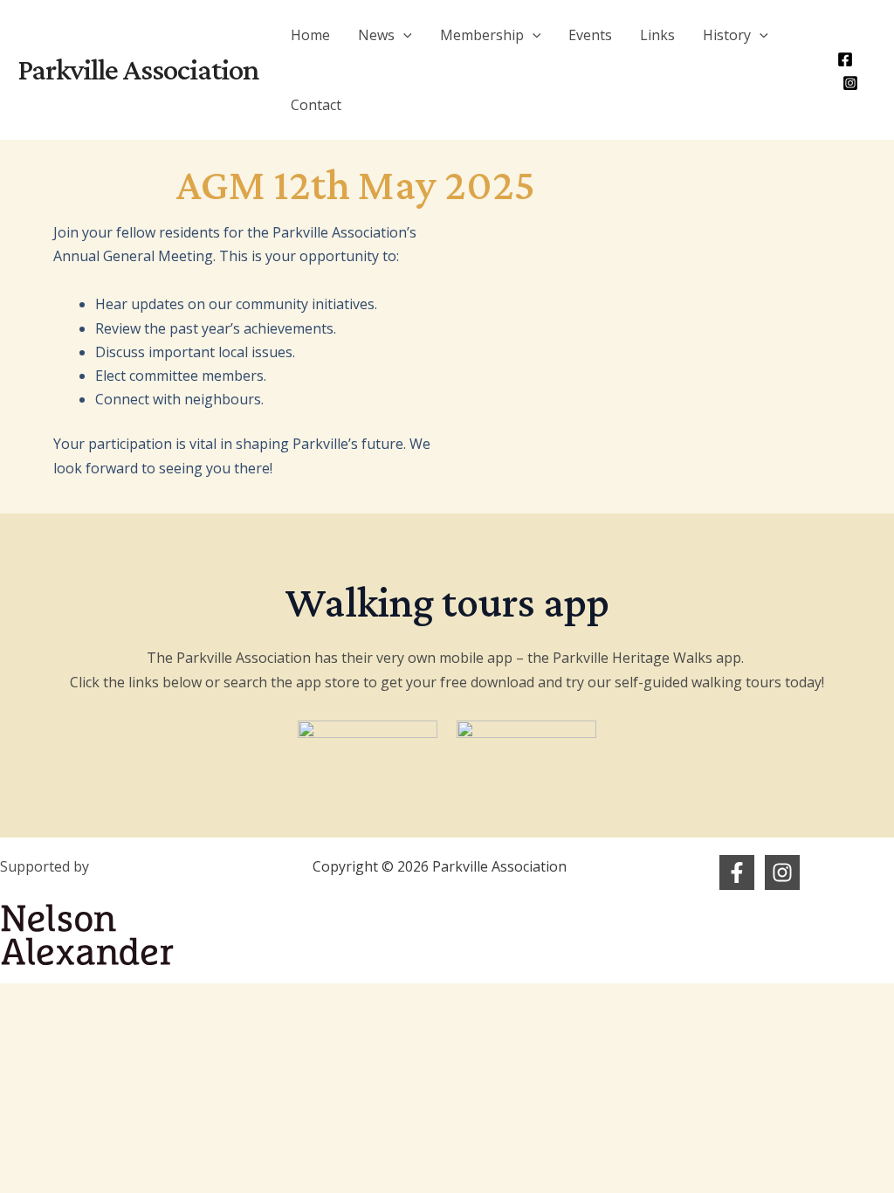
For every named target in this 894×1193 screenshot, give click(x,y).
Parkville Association (138, 69)
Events (590, 35)
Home (310, 35)
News (376, 35)
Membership (482, 35)
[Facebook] (845, 59)
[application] (403, 35)
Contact (316, 104)
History (727, 35)
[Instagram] (850, 83)
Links (657, 35)
